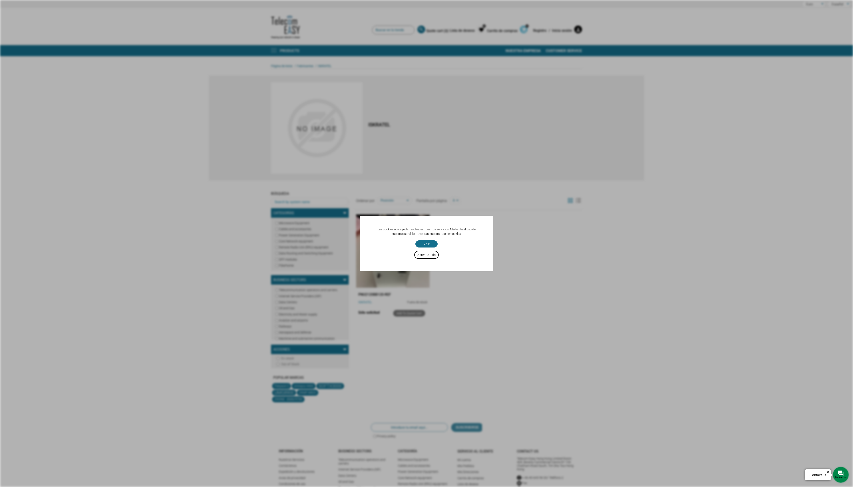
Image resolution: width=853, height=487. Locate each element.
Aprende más (426, 255)
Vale (427, 244)
